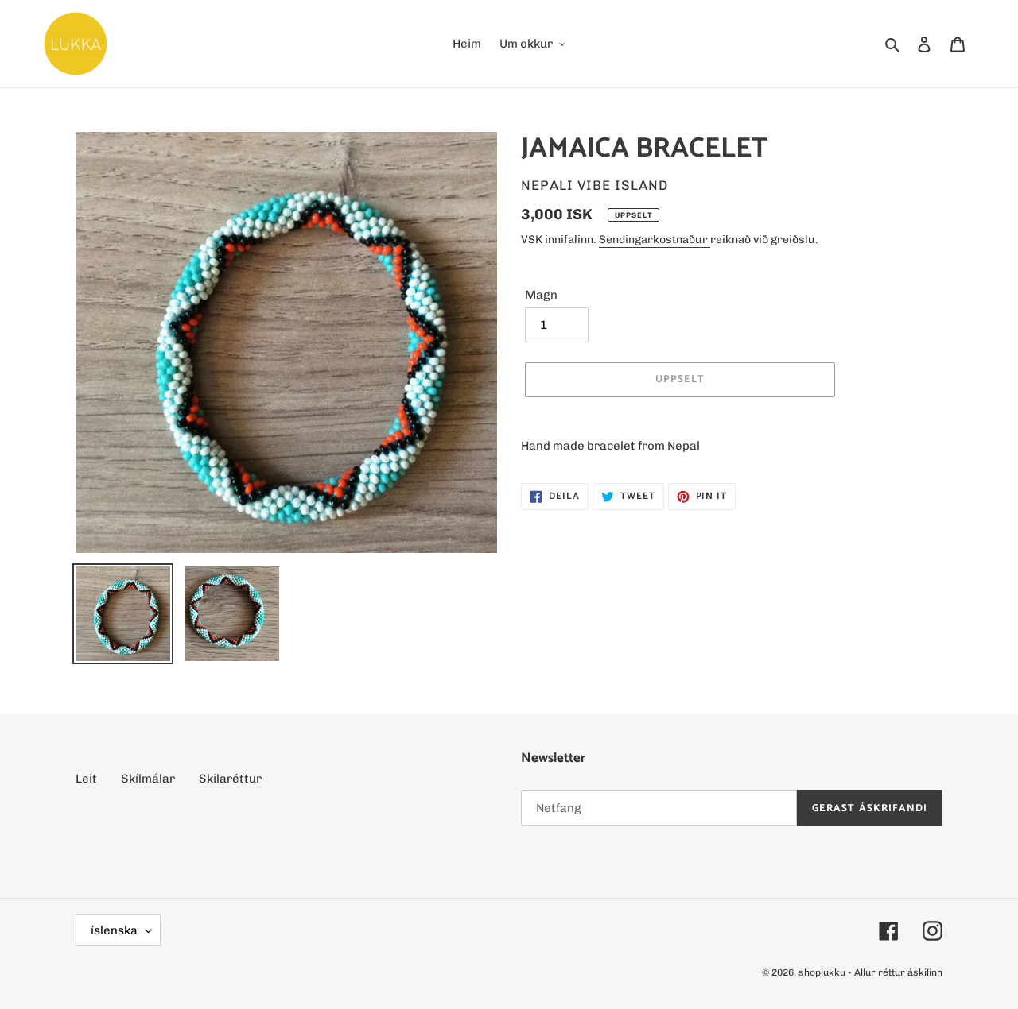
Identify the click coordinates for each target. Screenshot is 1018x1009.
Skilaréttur (230, 778)
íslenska (114, 930)
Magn (541, 295)
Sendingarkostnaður (654, 239)
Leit (86, 778)
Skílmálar (148, 778)
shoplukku (821, 972)
